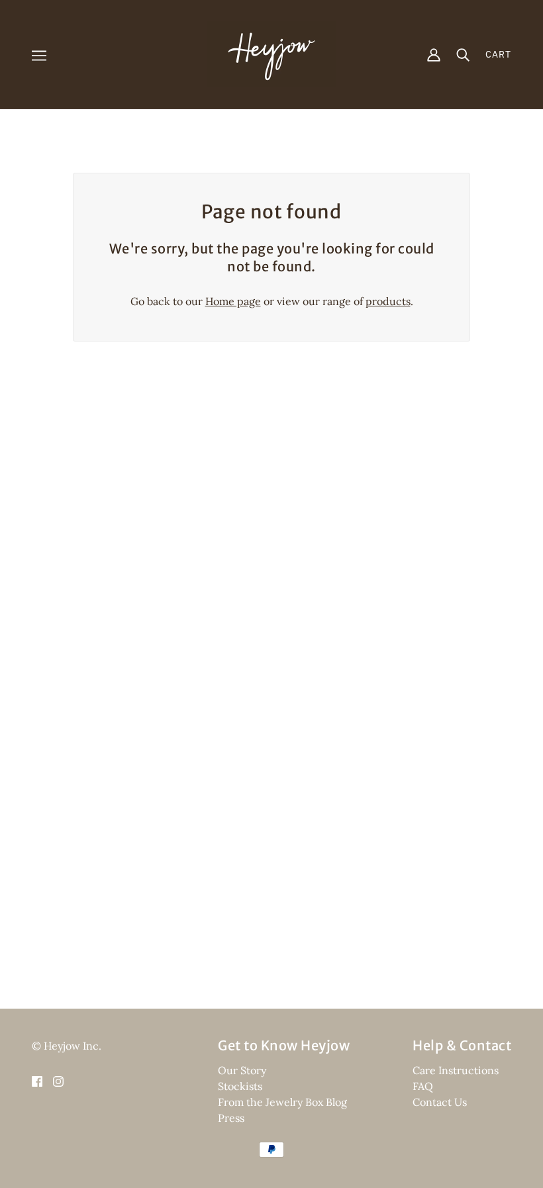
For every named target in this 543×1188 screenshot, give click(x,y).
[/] (271, 53)
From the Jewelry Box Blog (282, 1102)
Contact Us (440, 1102)
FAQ (423, 1086)
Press (231, 1117)
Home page (233, 301)
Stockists (240, 1086)
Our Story (242, 1070)
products (388, 301)
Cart (498, 54)
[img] (37, 1080)
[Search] (462, 54)
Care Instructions (456, 1070)
